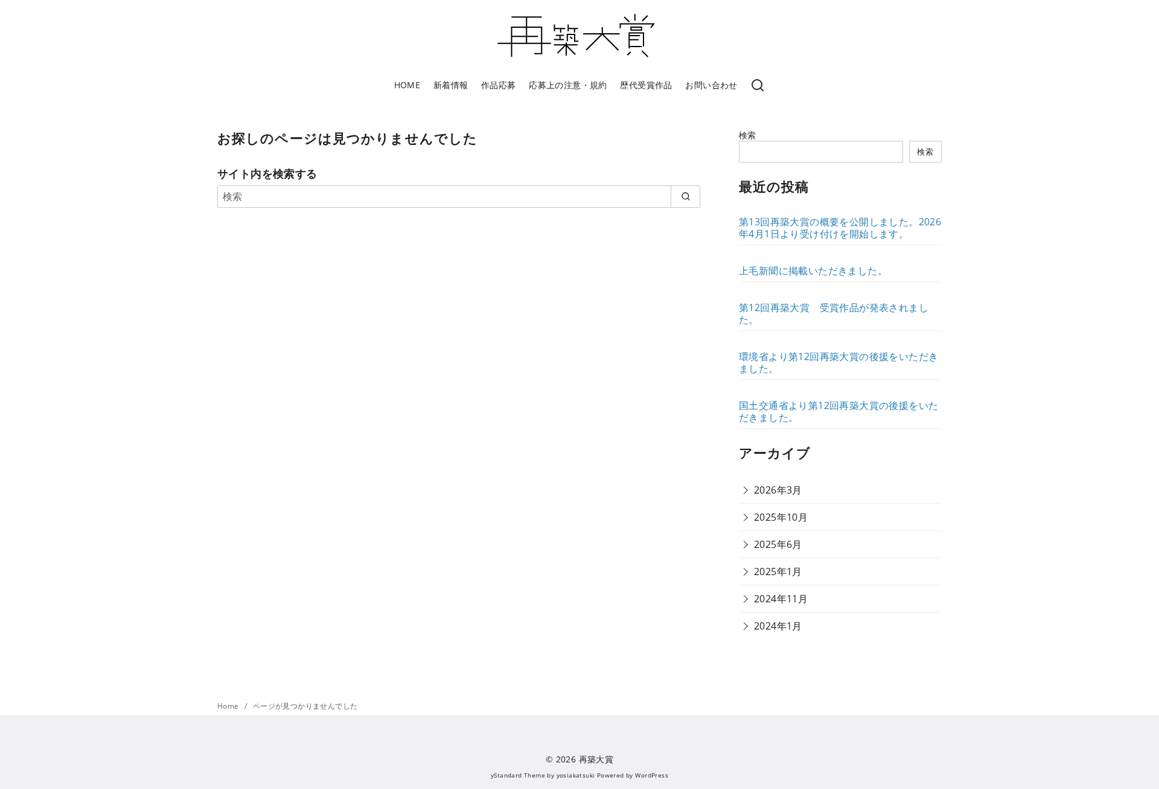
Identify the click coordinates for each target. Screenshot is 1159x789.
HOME (407, 85)
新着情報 (450, 85)
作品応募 (498, 85)
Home (229, 706)
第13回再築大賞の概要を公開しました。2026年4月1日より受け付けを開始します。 (840, 227)
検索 (747, 135)
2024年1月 (778, 626)
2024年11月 (781, 598)
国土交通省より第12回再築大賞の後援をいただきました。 (838, 411)
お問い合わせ (711, 85)
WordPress (651, 775)
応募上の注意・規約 (568, 85)
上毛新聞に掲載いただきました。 (813, 270)
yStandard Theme (518, 775)
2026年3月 (778, 490)
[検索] (757, 85)
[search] (685, 196)
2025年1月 (778, 571)
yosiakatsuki (576, 775)
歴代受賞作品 (646, 85)
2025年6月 (778, 544)
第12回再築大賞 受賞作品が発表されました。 (833, 313)
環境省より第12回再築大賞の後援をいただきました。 (838, 362)
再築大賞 (596, 759)
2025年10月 (781, 517)
